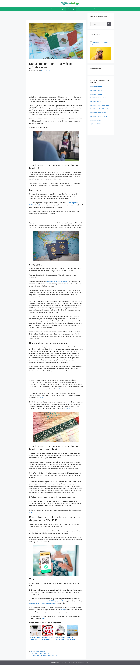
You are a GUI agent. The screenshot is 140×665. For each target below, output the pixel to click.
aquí (58, 389)
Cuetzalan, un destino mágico (40, 653)
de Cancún (60, 601)
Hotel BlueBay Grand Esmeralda (99, 109)
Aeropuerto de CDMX (48, 601)
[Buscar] (109, 24)
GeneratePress (85, 662)
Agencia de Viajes (95, 123)
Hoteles (42, 9)
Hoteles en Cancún (96, 90)
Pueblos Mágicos (60, 9)
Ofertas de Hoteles (82, 9)
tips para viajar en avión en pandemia (42, 603)
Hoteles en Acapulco (96, 94)
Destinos (35, 9)
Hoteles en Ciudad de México (99, 116)
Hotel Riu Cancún (95, 101)
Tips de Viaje (71, 9)
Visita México (43, 651)
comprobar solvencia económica (57, 282)
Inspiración (50, 9)
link (68, 408)
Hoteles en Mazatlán (96, 86)
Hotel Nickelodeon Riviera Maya (99, 105)
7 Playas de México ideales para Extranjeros (44, 655)
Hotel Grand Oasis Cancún (98, 98)
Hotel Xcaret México (96, 120)
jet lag (63, 610)
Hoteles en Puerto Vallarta (98, 112)
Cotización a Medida (95, 9)
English (105, 9)
